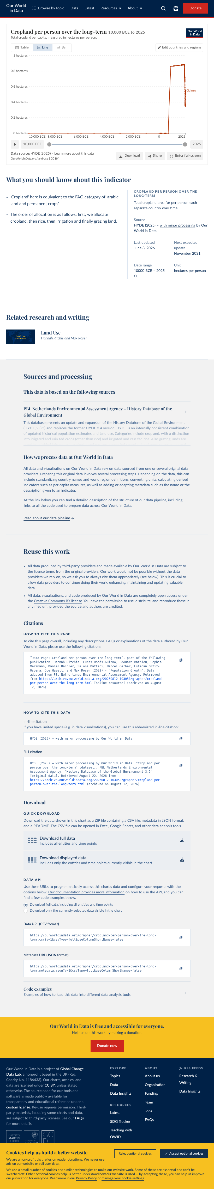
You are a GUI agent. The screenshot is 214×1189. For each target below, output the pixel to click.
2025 (197, 144)
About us (152, 1076)
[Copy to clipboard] (175, 660)
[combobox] (163, 8)
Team (149, 1102)
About (133, 8)
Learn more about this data (74, 153)
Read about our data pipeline (46, 518)
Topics (115, 1076)
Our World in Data (16, 8)
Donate (195, 8)
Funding (151, 1093)
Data (74, 8)
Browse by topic (51, 8)
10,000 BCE (32, 144)
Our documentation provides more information (86, 892)
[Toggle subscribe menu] (176, 8)
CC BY (55, 158)
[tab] (22, 47)
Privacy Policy (86, 1178)
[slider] (49, 144)
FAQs (79, 1118)
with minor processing (177, 225)
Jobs (148, 1111)
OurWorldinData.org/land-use (29, 158)
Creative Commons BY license (58, 601)
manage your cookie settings (123, 1178)
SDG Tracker (120, 1122)
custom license (18, 1107)
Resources (108, 8)
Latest (89, 8)
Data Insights (120, 1093)
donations (75, 1159)
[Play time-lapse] (15, 144)
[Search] (163, 8)
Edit (181, 47)
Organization (155, 1085)
